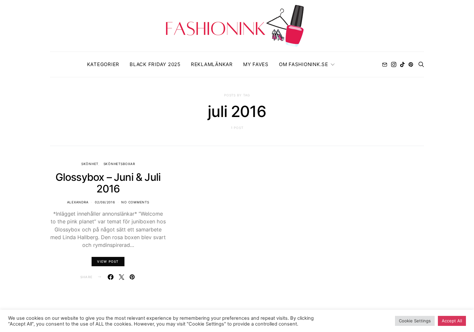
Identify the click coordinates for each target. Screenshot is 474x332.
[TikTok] (402, 64)
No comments (135, 202)
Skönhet (89, 164)
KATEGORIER (103, 64)
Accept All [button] (452, 320)
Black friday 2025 (155, 64)
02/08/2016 (105, 202)
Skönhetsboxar (119, 164)
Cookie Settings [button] (415, 320)
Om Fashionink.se (303, 64)
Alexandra (78, 202)
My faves (256, 64)
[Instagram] (393, 64)
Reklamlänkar (212, 64)
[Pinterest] (411, 64)
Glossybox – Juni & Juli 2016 (108, 183)
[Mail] (384, 64)
